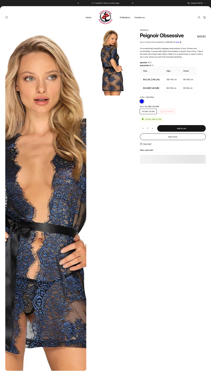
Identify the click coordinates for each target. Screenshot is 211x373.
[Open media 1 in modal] (45, 200)
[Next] (132, 3)
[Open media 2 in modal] (110, 62)
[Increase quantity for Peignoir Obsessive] (152, 128)
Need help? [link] (147, 144)
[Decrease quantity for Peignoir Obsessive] (142, 128)
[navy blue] (142, 101)
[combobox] (197, 3)
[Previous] (78, 3)
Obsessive (144, 30)
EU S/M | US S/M (148, 111)
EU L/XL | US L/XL (167, 111)
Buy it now (172, 137)
